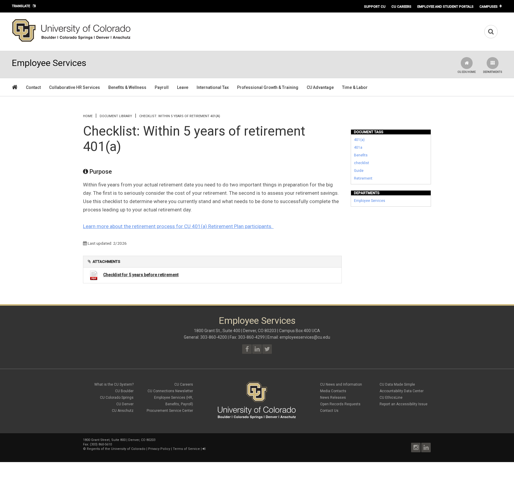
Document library (116, 116)
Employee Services (369, 201)
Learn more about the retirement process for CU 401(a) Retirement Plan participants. (178, 226)
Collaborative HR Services (74, 87)
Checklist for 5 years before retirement (140, 274)
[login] (204, 449)
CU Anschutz (123, 411)
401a (358, 147)
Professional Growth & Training (267, 87)
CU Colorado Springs (117, 397)
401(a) (359, 140)
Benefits (361, 155)
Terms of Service (186, 449)
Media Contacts (333, 391)
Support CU (375, 6)
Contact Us (329, 411)
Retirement (363, 178)
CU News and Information (341, 384)
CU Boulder (124, 391)
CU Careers (401, 6)
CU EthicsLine (391, 397)
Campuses (488, 6)
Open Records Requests (340, 404)
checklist (361, 163)
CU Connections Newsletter (170, 391)
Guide (358, 171)
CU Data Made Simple (397, 384)
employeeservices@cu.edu (305, 337)
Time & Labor (355, 87)
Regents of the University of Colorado (116, 449)
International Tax (213, 87)
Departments (492, 71)
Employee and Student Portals (445, 6)
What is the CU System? (114, 384)
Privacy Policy (159, 449)
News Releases (333, 397)
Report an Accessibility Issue (403, 404)
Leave (182, 87)
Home (88, 116)
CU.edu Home (466, 71)
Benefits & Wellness (127, 87)
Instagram (416, 447)
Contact (33, 87)
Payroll (162, 87)
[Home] (71, 41)
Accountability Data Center (402, 391)
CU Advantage (320, 87)
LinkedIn (426, 447)
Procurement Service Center (170, 411)
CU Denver (125, 404)
